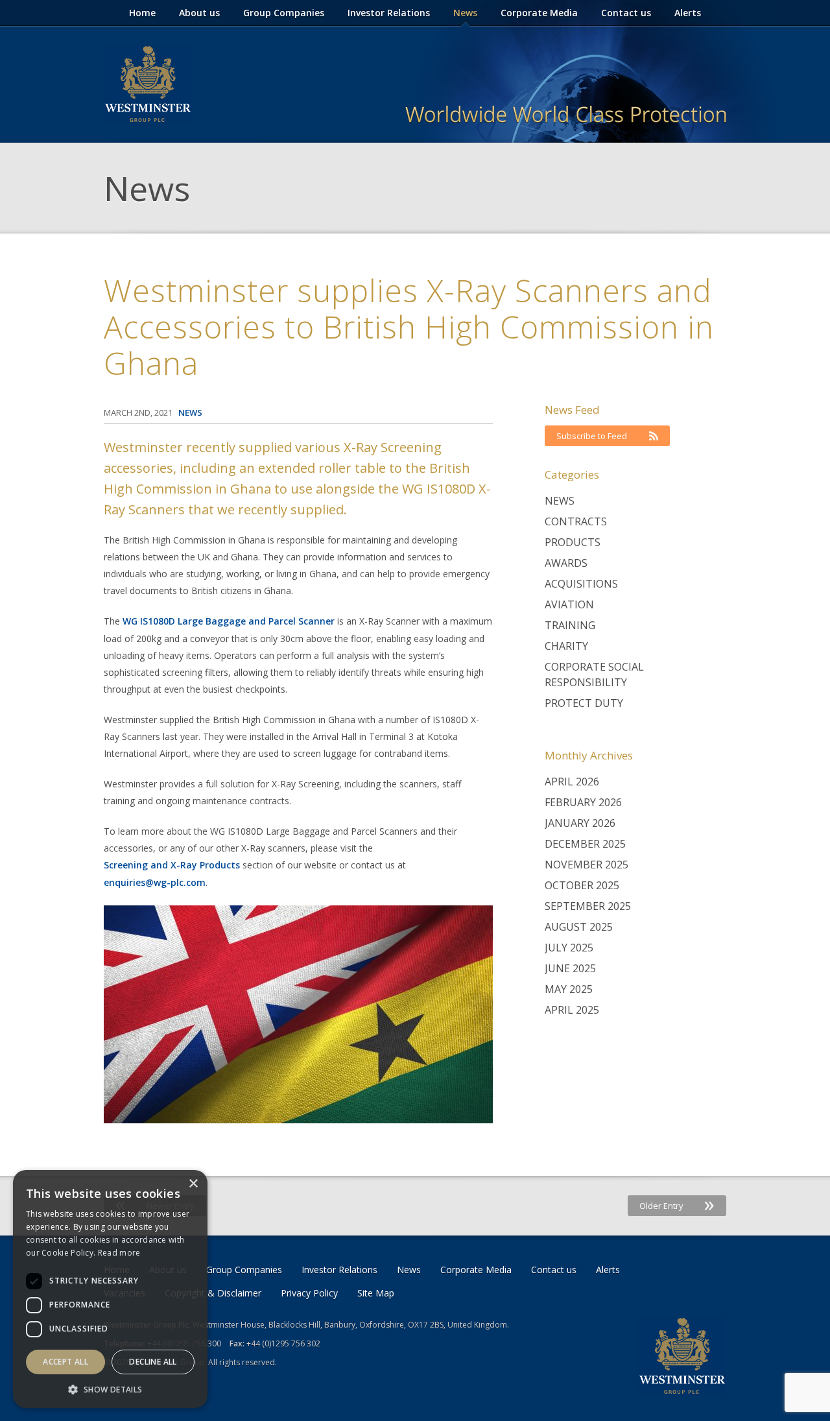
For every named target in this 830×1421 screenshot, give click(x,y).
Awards (566, 563)
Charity (566, 646)
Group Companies (283, 12)
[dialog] (110, 1289)
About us (199, 12)
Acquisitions (581, 584)
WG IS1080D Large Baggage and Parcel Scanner (229, 621)
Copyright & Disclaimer (213, 1293)
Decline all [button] (152, 1361)
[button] (110, 1389)
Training (570, 625)
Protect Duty (584, 703)
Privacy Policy (309, 1293)
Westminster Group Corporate (148, 84)
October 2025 (582, 885)
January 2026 (580, 823)
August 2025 (579, 927)
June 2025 (570, 968)
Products (572, 542)
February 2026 (583, 802)
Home (142, 12)
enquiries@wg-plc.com (155, 882)
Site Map (375, 1293)
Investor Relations (389, 12)
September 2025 (588, 906)
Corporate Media (539, 12)
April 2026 (572, 781)
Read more (119, 1252)
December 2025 (585, 844)
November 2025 (586, 864)
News (465, 12)
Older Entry (677, 1205)
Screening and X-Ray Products (172, 865)
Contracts (576, 521)
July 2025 (569, 947)
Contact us (626, 12)
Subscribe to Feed (591, 436)
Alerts (687, 12)
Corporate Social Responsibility (594, 674)
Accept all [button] (65, 1361)
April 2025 (572, 1010)
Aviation (569, 604)
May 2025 (569, 989)
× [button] (193, 1184)
